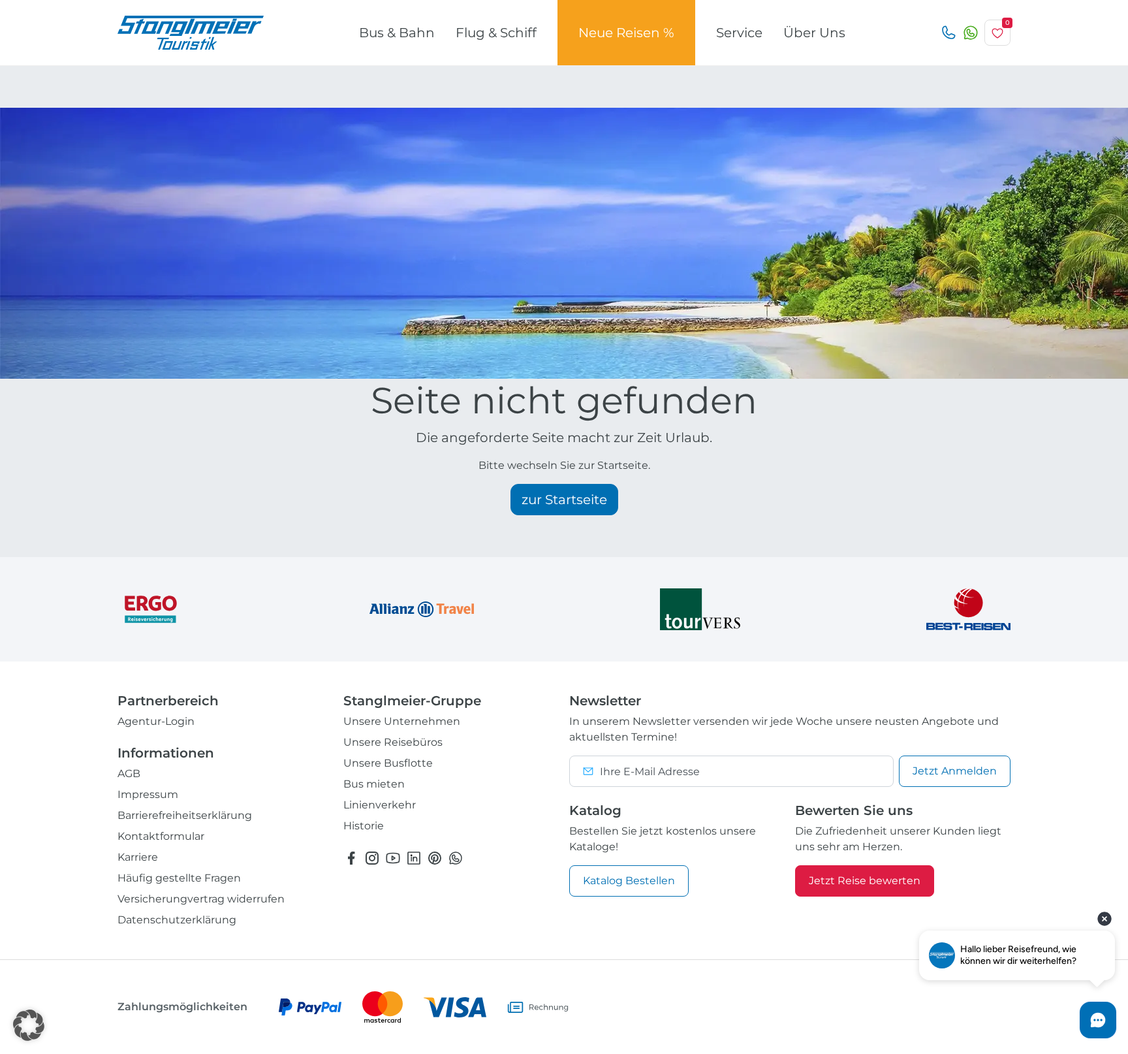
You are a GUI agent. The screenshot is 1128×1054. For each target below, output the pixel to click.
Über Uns (814, 32)
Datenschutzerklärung (177, 920)
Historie (363, 826)
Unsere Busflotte (388, 763)
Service (739, 32)
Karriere (138, 857)
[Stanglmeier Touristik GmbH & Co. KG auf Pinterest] (435, 858)
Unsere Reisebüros (393, 742)
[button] (28, 1025)
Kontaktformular (161, 836)
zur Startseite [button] (564, 499)
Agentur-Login (156, 721)
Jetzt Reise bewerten (864, 880)
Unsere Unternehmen (401, 721)
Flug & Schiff (496, 32)
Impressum (148, 794)
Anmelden (955, 771)
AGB (129, 773)
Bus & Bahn (397, 32)
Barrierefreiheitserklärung (185, 815)
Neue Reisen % (626, 32)
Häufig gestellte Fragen (179, 878)
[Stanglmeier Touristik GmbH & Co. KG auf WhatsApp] (455, 858)
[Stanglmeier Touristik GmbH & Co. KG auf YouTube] (393, 858)
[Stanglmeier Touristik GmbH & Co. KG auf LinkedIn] (414, 858)
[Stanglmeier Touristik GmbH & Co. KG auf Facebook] (351, 858)
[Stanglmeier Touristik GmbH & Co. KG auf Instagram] (372, 858)
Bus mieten (374, 784)
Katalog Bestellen (629, 880)
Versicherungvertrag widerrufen (201, 899)
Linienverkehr (379, 805)
